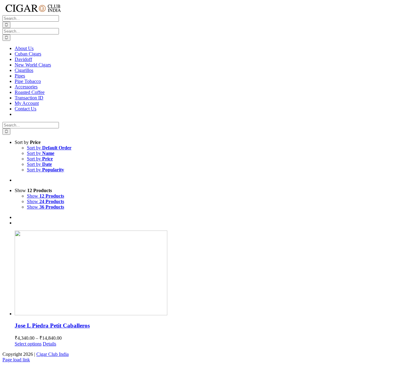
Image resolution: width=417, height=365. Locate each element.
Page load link (16, 359)
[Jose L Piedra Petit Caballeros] (215, 274)
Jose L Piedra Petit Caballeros (52, 325)
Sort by (49, 147)
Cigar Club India (52, 354)
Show (45, 196)
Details (49, 343)
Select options (28, 343)
